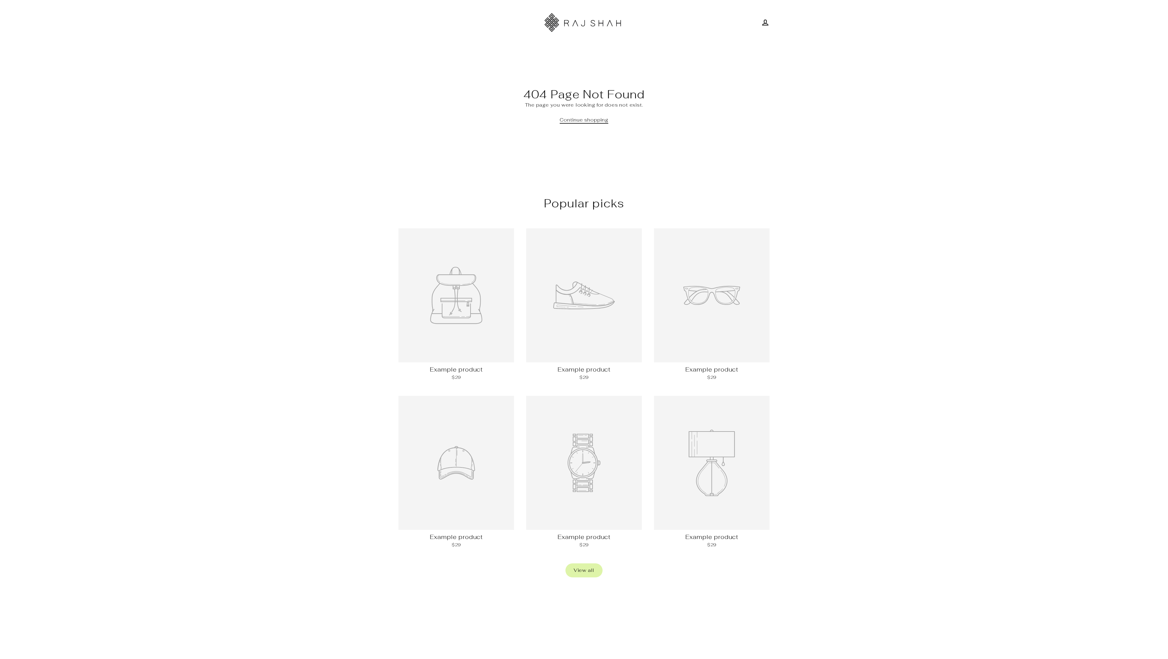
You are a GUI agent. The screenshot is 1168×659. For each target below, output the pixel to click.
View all (584, 570)
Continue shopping (584, 120)
